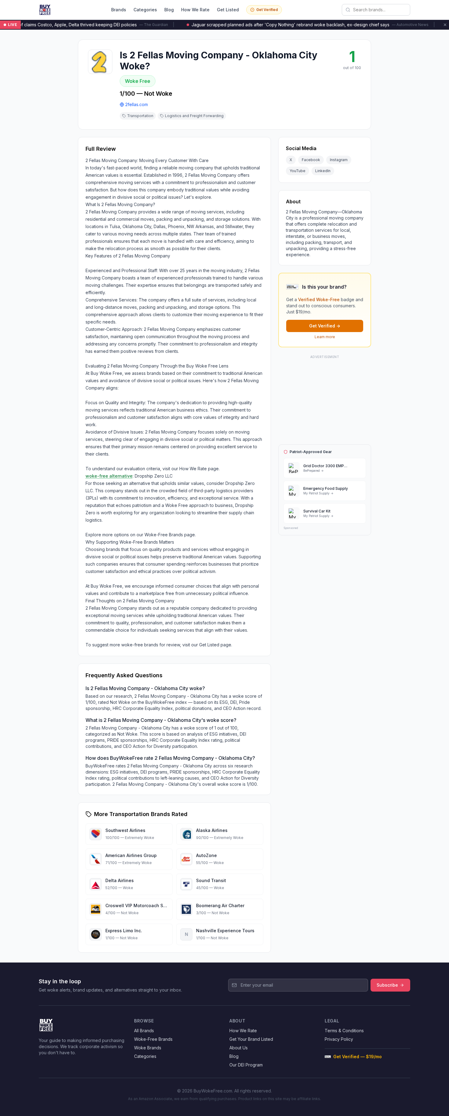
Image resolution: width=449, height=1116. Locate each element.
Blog (169, 9)
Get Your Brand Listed (251, 1039)
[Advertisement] (325, 398)
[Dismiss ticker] (445, 25)
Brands (118, 9)
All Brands (144, 1030)
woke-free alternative (109, 476)
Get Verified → (324, 325)
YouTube (297, 170)
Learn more (325, 336)
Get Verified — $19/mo (357, 1056)
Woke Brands (147, 1047)
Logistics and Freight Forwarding (194, 115)
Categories (145, 9)
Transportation (140, 115)
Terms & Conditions (344, 1030)
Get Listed (228, 9)
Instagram (339, 159)
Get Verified (267, 9)
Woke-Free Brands (153, 1039)
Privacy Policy (339, 1039)
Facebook (311, 159)
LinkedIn (322, 170)
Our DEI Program (246, 1064)
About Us (238, 1047)
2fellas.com (136, 104)
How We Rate (195, 9)
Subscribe (387, 985)
